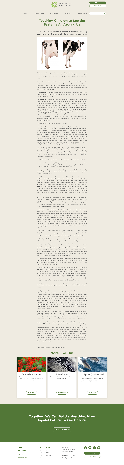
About (25, 13)
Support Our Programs (62, 429)
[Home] (62, 7)
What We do (45, 447)
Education (43, 450)
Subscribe (97, 6)
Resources (54, 13)
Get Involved (82, 13)
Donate (97, 2)
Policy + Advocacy (46, 455)
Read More (31, 392)
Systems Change (45, 458)
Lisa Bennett (63, 29)
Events (68, 13)
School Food (44, 452)
